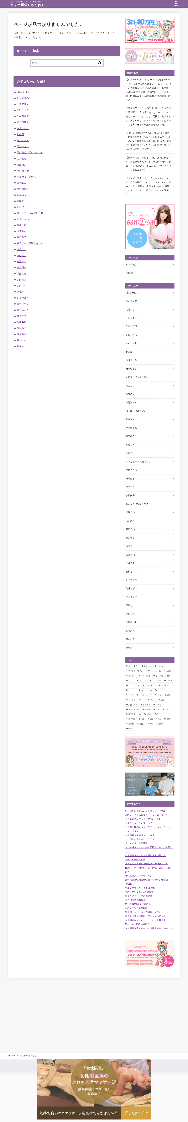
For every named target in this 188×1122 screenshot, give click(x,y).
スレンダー (156, 681)
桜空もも (21, 231)
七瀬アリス (23, 104)
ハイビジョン (150, 685)
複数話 (142, 724)
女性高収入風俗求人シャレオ (140, 835)
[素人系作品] (23, 92)
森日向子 (21, 237)
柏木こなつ (23, 219)
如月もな (21, 158)
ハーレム (132, 690)
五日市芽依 (23, 122)
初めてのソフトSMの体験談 (139, 892)
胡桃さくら (23, 291)
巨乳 (157, 709)
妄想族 (147, 709)
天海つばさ (23, 146)
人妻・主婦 (132, 705)
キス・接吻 (145, 676)
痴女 (143, 719)
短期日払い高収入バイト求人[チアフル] (145, 811)
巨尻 (166, 709)
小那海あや (23, 170)
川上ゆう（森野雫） (27, 176)
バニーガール (146, 690)
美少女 (131, 724)
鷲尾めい (21, 346)
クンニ (131, 681)
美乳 (168, 719)
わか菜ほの (23, 98)
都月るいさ (23, 310)
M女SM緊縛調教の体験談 (138, 904)
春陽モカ (21, 201)
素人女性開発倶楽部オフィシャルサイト (145, 916)
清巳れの (21, 255)
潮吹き (149, 714)
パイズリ (160, 690)
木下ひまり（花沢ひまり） (31, 213)
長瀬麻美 (21, 334)
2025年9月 (131, 264)
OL (137, 666)
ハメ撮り (164, 685)
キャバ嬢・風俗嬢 (163, 676)
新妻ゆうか (23, 195)
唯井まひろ (23, 140)
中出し (153, 700)
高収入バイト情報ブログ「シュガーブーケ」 (147, 815)
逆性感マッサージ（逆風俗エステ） (143, 912)
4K (129, 666)
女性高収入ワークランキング (140, 876)
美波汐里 (21, 285)
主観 (163, 700)
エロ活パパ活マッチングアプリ (141, 839)
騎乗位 (131, 729)
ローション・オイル (136, 700)
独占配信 (132, 719)
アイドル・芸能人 (135, 671)
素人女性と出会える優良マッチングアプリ (146, 863)
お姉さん (160, 666)
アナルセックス (154, 671)
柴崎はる (21, 225)
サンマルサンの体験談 (136, 843)
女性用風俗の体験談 (135, 900)
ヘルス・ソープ (145, 695)
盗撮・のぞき (155, 719)
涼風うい (21, 249)
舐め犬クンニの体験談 (136, 908)
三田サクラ (23, 110)
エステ (169, 671)
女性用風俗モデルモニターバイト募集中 (145, 920)
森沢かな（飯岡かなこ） (30, 243)
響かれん (21, 340)
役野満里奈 (23, 189)
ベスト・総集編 (163, 695)
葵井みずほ (23, 303)
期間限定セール (134, 714)
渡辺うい (21, 261)
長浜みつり (23, 328)
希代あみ (21, 182)
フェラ (131, 695)
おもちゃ (147, 666)
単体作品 (146, 705)
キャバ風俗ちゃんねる (28, 5)
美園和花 (21, 279)
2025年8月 (131, 273)
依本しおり (23, 128)
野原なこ (21, 316)
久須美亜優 (23, 116)
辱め (152, 724)
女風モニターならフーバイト (140, 823)
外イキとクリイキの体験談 (138, 896)
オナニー (132, 676)
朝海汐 (20, 207)
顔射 (161, 724)
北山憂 (20, 134)
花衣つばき (23, 297)
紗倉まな (21, 273)
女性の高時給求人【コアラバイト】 (143, 819)
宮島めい (21, 164)
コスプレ (142, 681)
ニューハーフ (133, 685)
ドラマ (169, 681)
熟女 (159, 714)
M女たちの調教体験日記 (137, 924)
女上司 (158, 705)
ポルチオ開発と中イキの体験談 (141, 888)
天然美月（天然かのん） (30, 152)
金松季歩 (21, 322)
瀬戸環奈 (21, 267)
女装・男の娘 (133, 709)
